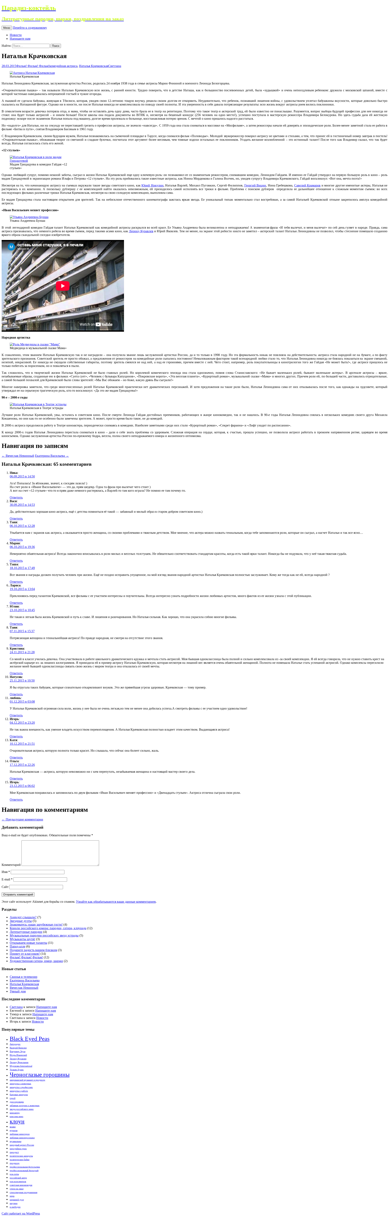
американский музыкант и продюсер (27, 1080)
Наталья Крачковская (93, 66)
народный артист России (22, 1145)
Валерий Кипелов (18, 1048)
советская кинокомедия (21, 1185)
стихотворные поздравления (23, 1192)
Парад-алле (17, 946)
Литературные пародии (26, 932)
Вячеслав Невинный (18, 455)
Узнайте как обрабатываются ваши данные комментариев (116, 901)
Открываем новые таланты (28, 942)
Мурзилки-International (21, 1066)
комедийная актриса (63, 66)
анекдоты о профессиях (21, 1087)
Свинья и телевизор (23, 976)
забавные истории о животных (25, 1105)
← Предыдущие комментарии (22, 819)
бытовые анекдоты (19, 1094)
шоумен (13, 1203)
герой (12, 1098)
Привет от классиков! (25, 953)
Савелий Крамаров (307, 185)
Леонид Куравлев (141, 231)
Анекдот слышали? (23, 917)
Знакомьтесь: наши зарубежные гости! (36, 924)
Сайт (5, 887)
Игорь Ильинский (18, 1055)
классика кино (16, 1116)
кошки (13, 1127)
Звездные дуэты (21, 921)
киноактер (15, 1113)
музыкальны (15, 1141)
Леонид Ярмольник (19, 1062)
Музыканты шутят (22, 939)
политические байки (19, 1159)
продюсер (14, 1163)
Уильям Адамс (17, 1070)
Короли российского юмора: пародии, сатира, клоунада (48, 928)
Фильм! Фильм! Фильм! (32, 66)
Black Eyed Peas (29, 1038)
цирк (12, 1196)
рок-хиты (14, 1174)
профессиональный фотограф (24, 1170)
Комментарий (11, 864)
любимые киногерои (20, 1134)
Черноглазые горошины (39, 1074)
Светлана (114, 66)
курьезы (13, 1130)
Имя (6, 872)
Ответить (16, 497)
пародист (14, 1152)
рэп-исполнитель (18, 1181)
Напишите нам (20, 38)
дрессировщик (17, 1102)
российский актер (18, 1178)
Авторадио (15, 1044)
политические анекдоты (21, 1156)
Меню (6, 27)
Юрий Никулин (152, 185)
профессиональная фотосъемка (25, 1167)
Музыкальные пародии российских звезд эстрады (44, 935)
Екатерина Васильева (52, 455)
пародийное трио (18, 1149)
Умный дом (18, 991)
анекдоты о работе (19, 1091)
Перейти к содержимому (30, 27)
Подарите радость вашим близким (33, 950)
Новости (16, 35)
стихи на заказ (17, 1189)
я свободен (15, 1207)
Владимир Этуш (17, 1051)
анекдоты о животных (20, 1084)
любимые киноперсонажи (22, 1138)
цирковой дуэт (17, 1200)
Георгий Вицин (255, 185)
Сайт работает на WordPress (21, 1213)
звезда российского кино (22, 1109)
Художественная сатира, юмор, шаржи (36, 961)
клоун (17, 1121)
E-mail (7, 879)
